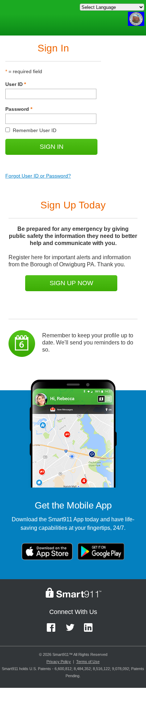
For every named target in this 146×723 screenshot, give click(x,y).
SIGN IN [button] (51, 146)
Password (18, 109)
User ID (15, 84)
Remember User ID (30, 130)
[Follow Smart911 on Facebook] (53, 630)
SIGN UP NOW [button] (71, 283)
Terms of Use (88, 661)
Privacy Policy (58, 661)
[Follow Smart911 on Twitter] (72, 630)
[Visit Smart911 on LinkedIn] (90, 630)
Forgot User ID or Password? (38, 176)
